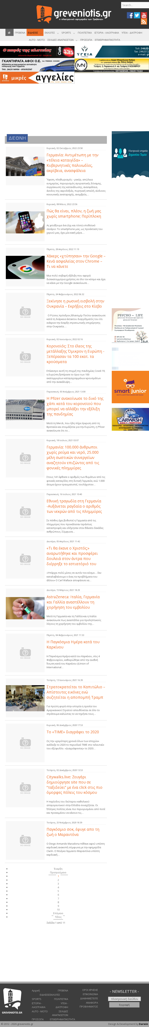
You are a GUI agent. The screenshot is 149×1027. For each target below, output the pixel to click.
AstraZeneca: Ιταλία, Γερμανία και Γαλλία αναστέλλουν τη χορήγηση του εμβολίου (73, 602)
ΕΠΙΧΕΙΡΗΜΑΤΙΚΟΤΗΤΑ (59, 1019)
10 (58, 909)
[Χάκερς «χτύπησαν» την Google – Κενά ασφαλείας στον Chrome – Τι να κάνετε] (25, 267)
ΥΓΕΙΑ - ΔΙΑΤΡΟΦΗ (61, 1005)
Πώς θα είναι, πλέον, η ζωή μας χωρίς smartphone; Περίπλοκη (74, 213)
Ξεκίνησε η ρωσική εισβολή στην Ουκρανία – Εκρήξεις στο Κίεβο (75, 303)
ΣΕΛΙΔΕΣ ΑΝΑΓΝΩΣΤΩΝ (60, 1013)
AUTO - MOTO (40, 1011)
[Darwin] (130, 155)
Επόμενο (58, 913)
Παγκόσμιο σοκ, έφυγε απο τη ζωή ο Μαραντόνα (73, 832)
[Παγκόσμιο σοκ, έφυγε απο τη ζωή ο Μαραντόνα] (25, 840)
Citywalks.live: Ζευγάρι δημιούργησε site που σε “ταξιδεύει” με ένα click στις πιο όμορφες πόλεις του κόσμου (74, 784)
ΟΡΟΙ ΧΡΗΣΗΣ (90, 990)
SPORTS (36, 999)
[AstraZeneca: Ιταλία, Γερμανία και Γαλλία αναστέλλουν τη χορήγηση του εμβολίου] (25, 608)
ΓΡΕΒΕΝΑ (63, 990)
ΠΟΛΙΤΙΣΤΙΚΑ (61, 999)
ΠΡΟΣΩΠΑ (38, 1019)
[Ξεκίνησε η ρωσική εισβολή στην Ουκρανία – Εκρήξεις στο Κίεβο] (25, 312)
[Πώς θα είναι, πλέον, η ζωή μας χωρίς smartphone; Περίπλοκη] (25, 222)
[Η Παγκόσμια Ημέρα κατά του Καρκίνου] (25, 653)
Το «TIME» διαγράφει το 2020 (73, 731)
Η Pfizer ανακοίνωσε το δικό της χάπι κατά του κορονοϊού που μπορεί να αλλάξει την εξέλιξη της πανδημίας (75, 406)
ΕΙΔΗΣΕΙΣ (45, 994)
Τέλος (58, 917)
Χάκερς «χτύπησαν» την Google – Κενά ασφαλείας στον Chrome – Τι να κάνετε (76, 261)
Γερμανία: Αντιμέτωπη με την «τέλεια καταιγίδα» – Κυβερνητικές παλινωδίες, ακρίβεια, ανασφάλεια (72, 162)
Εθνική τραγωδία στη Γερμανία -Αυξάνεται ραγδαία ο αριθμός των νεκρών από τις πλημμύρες (74, 506)
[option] (130, 155)
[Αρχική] (9, 32)
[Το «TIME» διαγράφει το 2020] (25, 743)
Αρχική (36, 990)
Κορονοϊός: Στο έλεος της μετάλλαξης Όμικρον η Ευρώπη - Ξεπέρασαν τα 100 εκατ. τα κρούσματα (75, 353)
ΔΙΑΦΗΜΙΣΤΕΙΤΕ (89, 998)
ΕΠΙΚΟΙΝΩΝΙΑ (90, 994)
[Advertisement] (111, 101)
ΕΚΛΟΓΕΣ (55, 994)
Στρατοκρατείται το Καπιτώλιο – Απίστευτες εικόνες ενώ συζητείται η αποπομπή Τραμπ (76, 692)
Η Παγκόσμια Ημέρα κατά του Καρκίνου (73, 644)
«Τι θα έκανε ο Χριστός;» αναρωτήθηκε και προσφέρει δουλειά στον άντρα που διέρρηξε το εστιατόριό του (72, 555)
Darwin (143, 1024)
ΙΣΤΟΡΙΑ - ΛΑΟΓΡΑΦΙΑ (38, 1005)
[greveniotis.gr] (74, 14)
